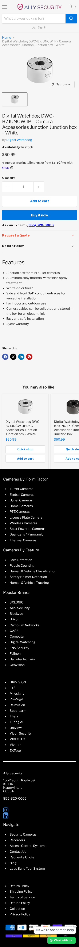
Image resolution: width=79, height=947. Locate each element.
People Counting (22, 565)
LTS (13, 688)
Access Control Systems (28, 846)
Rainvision (17, 705)
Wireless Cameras (23, 523)
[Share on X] (13, 357)
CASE (14, 631)
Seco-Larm (18, 711)
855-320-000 (13, 798)
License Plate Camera (26, 517)
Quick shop (25, 449)
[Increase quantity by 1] (38, 186)
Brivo (13, 619)
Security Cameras (23, 834)
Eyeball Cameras (22, 495)
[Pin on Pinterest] (29, 357)
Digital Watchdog (19, 140)
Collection (17, 909)
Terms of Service (22, 897)
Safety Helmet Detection (28, 577)
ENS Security (19, 648)
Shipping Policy (21, 891)
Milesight (17, 693)
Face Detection (21, 560)
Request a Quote (22, 857)
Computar (17, 636)
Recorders (17, 840)
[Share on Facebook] (5, 357)
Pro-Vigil (16, 699)
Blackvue (16, 614)
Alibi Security (20, 608)
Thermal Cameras (23, 540)
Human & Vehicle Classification (33, 571)
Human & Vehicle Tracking (29, 583)
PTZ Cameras (20, 512)
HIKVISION (18, 682)
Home (6, 38)
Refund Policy (20, 903)
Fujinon (15, 654)
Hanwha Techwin (22, 659)
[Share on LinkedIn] (21, 357)
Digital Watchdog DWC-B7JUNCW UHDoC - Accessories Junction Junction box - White (23, 428)
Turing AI (16, 722)
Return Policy (19, 886)
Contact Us (18, 852)
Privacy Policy (20, 914)
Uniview (16, 728)
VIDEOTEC (17, 739)
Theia (14, 716)
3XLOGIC (16, 602)
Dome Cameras (21, 506)
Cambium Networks (24, 625)
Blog (13, 863)
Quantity (8, 177)
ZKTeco (15, 751)
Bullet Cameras (21, 500)
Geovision (17, 665)
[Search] (71, 18)
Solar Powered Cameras (28, 529)
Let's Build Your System (27, 868)
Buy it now (39, 215)
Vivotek (15, 745)
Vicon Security (21, 733)
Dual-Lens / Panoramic (26, 534)
